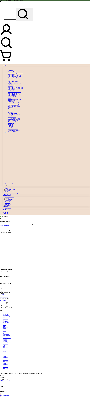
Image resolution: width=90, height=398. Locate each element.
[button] (47, 184)
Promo (9, 82)
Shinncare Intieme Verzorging (14, 114)
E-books (4, 329)
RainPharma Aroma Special (13, 77)
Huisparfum (10, 108)
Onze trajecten (6, 322)
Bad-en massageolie (12, 101)
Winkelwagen (5, 357)
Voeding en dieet (6, 316)
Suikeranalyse (5, 319)
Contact (4, 331)
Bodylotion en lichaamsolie (13, 105)
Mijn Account (5, 360)
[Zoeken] (45, 42)
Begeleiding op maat (7, 315)
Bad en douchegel (11, 84)
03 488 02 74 (3, 294)
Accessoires (10, 112)
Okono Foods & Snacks (13, 115)
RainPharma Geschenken (13, 81)
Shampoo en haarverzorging (14, 102)
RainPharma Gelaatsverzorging (14, 75)
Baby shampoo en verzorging (14, 104)
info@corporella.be (4, 297)
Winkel (4, 356)
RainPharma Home (12, 80)
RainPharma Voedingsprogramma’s (15, 71)
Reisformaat (10, 109)
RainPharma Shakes (12, 74)
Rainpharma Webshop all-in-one (14, 83)
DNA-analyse (5, 320)
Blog (4, 326)
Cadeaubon (10, 111)
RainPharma (5, 323)
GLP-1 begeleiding (7, 317)
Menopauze (5, 321)
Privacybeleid (3, 300)
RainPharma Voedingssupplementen (15, 73)
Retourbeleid (5, 361)
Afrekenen (5, 358)
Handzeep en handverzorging (14, 106)
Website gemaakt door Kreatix (6, 380)
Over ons (4, 325)
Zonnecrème (10, 70)
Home (4, 313)
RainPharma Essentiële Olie (14, 78)
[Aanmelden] (6, 35)
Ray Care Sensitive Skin (13, 113)
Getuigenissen (5, 327)
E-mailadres (2, 375)
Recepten (5, 328)
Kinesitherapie (6, 314)
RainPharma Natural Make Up (14, 76)
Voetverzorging (11, 107)
